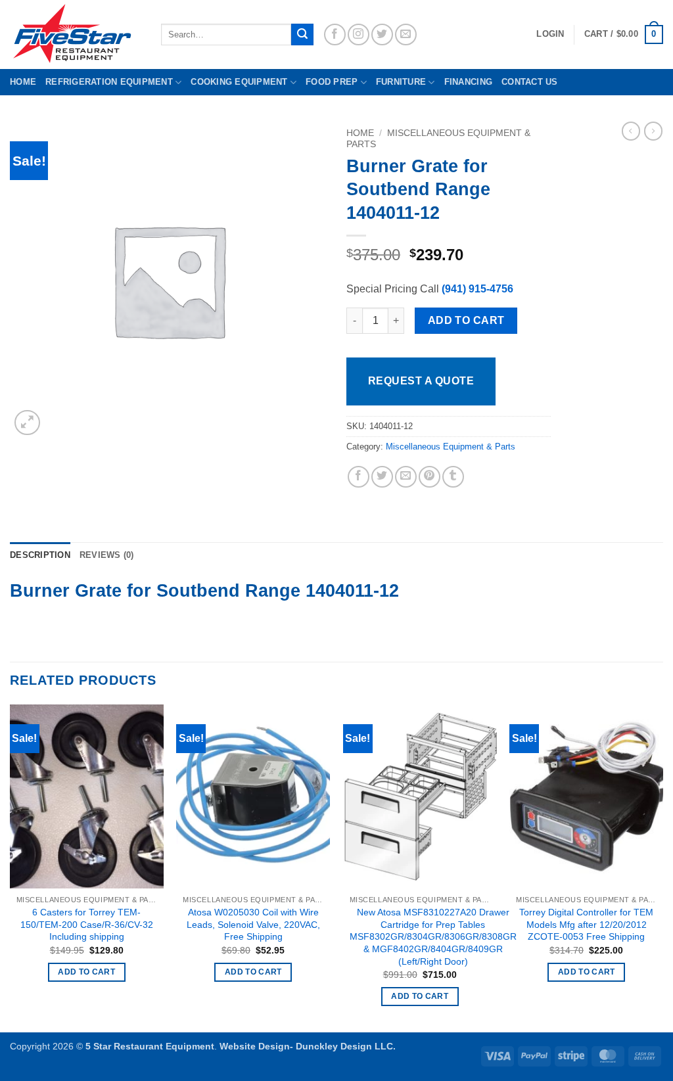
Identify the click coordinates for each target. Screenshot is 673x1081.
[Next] (662, 867)
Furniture (401, 82)
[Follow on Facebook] (335, 34)
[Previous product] (653, 131)
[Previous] (10, 867)
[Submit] (302, 35)
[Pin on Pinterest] (429, 477)
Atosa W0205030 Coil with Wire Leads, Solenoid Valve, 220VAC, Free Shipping (253, 924)
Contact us (529, 82)
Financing (468, 82)
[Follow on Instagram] (358, 34)
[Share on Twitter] (382, 477)
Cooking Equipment (239, 82)
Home (23, 82)
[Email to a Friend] (406, 477)
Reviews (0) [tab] (107, 555)
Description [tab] (40, 555)
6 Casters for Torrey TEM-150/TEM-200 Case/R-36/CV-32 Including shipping (86, 924)
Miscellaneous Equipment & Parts (450, 446)
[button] (623, 34)
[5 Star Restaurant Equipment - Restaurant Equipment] (75, 35)
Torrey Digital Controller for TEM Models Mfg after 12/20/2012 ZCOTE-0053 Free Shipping (586, 924)
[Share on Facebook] (358, 477)
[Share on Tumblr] (453, 477)
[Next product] (631, 131)
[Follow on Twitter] (382, 34)
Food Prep (332, 82)
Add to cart (466, 320)
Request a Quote (421, 380)
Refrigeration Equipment (109, 82)
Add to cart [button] (86, 972)
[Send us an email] (406, 34)
